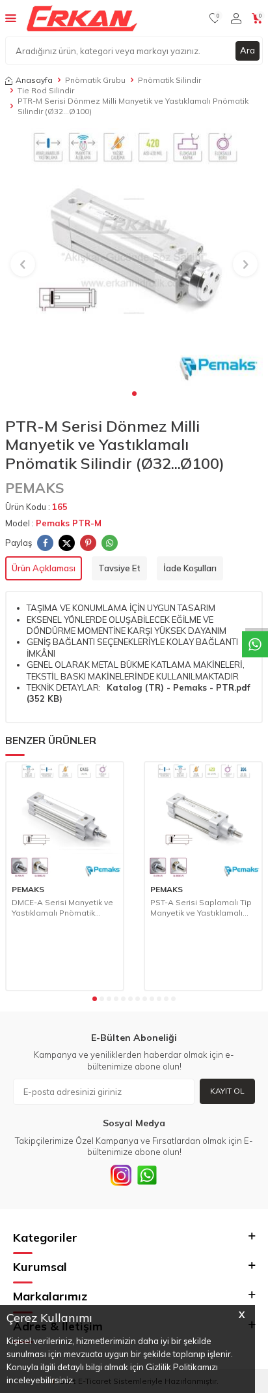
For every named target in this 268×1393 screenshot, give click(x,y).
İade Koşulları (190, 568)
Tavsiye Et (119, 568)
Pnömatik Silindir (169, 80)
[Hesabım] (236, 18)
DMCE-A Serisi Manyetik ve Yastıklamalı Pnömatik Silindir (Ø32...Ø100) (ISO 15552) (62, 907)
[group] (134, 257)
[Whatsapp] (147, 1175)
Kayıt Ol (227, 1091)
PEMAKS (34, 487)
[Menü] (10, 17)
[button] (134, 393)
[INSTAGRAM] (121, 1175)
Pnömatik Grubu (95, 80)
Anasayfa (34, 80)
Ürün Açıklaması (43, 568)
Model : (53, 523)
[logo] (82, 18)
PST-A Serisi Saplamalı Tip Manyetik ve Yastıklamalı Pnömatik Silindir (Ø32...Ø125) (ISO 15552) (201, 907)
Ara (247, 50)
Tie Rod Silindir (46, 90)
